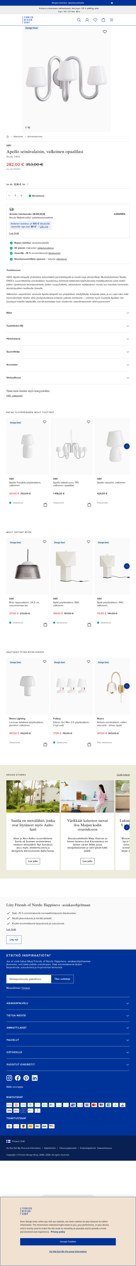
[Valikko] (111, 19)
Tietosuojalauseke (68, 1148)
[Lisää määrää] (21, 196)
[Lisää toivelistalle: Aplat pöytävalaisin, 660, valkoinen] (88, 542)
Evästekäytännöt (88, 1148)
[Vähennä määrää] (9, 196)
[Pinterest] (26, 1078)
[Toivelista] (95, 19)
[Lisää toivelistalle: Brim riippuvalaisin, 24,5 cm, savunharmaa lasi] (44, 542)
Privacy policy (58, 1231)
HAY (8, 145)
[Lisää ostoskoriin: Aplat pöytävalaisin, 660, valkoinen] (89, 624)
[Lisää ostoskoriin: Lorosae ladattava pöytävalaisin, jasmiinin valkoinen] (45, 744)
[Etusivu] (7, 136)
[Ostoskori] (103, 19)
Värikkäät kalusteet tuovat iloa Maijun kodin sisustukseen (87, 824)
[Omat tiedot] (87, 19)
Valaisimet (18, 136)
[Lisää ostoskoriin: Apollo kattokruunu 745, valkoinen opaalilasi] (89, 504)
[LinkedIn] (35, 1078)
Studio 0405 (13, 156)
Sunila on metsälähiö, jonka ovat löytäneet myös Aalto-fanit (33, 824)
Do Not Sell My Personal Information (23, 1148)
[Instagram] (9, 1078)
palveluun (61, 259)
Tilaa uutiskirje (62, 978)
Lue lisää (11, 929)
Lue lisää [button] (14, 233)
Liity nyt (44, 226)
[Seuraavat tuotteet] (127, 446)
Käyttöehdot (50, 1148)
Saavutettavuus (104, 1148)
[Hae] (79, 19)
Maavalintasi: (13, 988)
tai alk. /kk (15, 184)
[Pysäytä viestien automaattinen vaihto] (112, 3)
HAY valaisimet (14, 395)
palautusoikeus (45, 248)
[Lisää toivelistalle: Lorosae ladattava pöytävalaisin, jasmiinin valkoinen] (44, 661)
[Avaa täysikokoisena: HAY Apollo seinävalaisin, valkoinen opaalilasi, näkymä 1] (66, 79)
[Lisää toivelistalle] (105, 32)
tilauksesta (54, 253)
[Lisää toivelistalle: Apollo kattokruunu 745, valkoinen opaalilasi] (88, 422)
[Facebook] (18, 1078)
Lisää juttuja (123, 774)
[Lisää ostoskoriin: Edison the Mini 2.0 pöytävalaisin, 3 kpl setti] (89, 744)
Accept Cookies (68, 1241)
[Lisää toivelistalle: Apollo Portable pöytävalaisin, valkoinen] (44, 422)
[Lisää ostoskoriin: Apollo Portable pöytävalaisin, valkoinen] (45, 504)
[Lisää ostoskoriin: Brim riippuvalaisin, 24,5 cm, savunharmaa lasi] (45, 624)
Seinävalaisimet (34, 136)
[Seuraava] (127, 827)
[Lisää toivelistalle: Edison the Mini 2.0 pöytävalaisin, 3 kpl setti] (88, 661)
